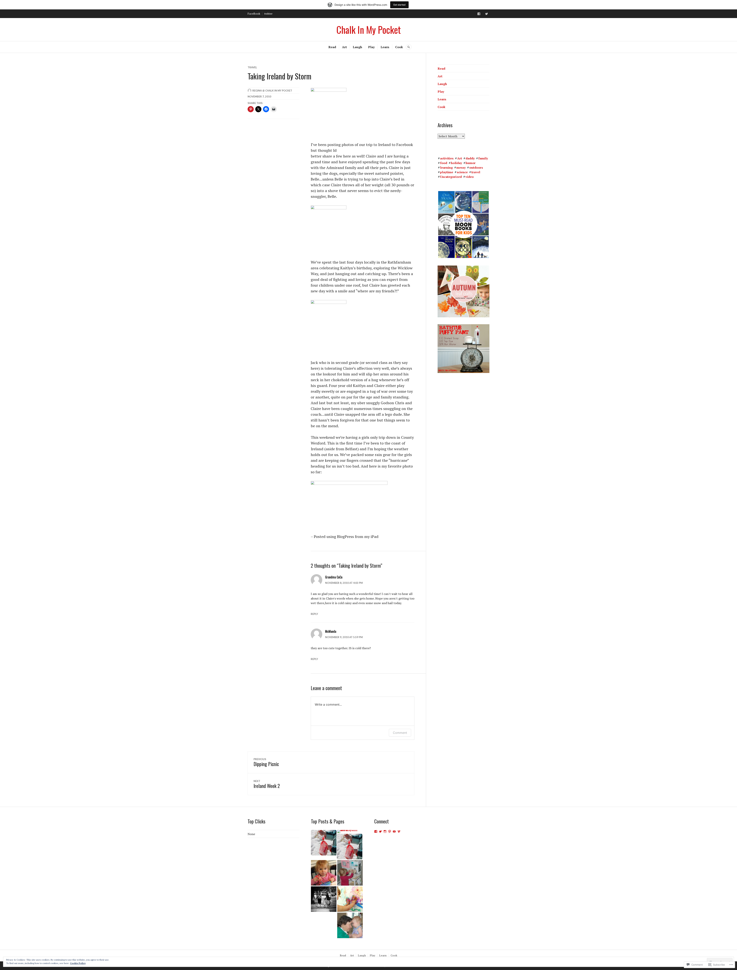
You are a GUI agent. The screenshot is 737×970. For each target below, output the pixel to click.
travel (252, 67)
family (483, 158)
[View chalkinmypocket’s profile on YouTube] (394, 831)
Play (371, 47)
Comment (400, 733)
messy (461, 167)
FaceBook (254, 13)
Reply (314, 613)
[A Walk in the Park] (323, 899)
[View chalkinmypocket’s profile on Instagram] (385, 831)
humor (471, 163)
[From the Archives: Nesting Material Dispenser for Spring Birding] (323, 842)
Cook (399, 47)
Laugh (357, 47)
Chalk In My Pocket (368, 29)
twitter (268, 13)
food (443, 163)
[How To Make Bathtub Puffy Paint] (350, 899)
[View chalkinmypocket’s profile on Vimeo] (398, 831)
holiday (456, 163)
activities (447, 158)
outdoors (476, 167)
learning (446, 167)
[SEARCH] (408, 47)
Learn (385, 47)
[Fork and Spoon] (323, 873)
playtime (446, 172)
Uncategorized (451, 177)
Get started (399, 4)
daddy (470, 158)
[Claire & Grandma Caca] (350, 925)
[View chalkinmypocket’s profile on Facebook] (375, 831)
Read (332, 47)
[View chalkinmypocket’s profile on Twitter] (380, 831)
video (469, 177)
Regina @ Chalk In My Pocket (272, 90)
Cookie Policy (78, 963)
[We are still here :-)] (350, 831)
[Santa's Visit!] (350, 873)
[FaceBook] (479, 14)
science (462, 172)
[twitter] (486, 14)
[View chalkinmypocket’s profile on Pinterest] (389, 831)
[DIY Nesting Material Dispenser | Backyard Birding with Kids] (349, 846)
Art (344, 47)
